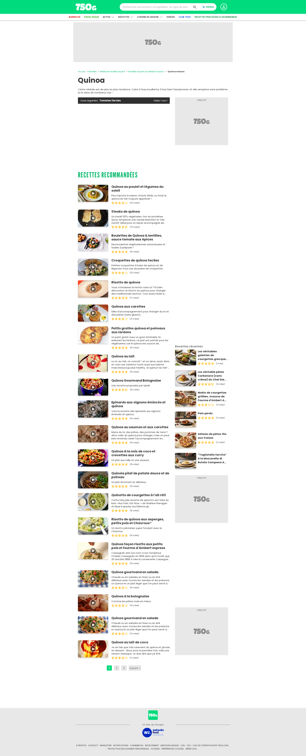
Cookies (155, 748)
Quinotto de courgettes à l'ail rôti (138, 495)
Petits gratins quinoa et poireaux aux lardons (138, 330)
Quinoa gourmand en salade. (135, 572)
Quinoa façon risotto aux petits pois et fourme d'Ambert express (138, 546)
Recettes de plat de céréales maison (146, 71)
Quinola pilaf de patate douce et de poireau (140, 475)
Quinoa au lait (123, 356)
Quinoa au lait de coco (129, 642)
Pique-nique (91, 17)
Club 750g (185, 17)
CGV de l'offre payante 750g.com (210, 745)
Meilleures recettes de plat (112, 71)
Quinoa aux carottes (128, 306)
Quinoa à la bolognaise (130, 596)
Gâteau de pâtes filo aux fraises (212, 436)
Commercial (136, 745)
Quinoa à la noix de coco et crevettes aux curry (133, 453)
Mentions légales (169, 745)
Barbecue (74, 17)
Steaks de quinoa (125, 211)
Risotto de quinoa (125, 282)
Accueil (81, 71)
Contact (93, 745)
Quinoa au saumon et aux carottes (139, 427)
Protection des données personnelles (128, 748)
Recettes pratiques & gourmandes (216, 17)
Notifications (120, 745)
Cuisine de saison (148, 17)
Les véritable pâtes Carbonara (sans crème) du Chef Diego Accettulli (213, 376)
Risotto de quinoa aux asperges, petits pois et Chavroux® (137, 521)
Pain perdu (205, 413)
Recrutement (152, 745)
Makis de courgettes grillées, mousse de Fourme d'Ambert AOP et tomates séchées (213, 396)
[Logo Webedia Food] (153, 732)
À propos (81, 745)
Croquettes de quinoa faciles (135, 260)
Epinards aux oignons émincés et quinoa (138, 404)
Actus (106, 17)
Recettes (123, 17)
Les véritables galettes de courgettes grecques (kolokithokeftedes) (212, 355)
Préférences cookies (172, 748)
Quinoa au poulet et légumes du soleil (137, 188)
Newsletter (106, 745)
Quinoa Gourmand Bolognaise (136, 380)
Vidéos (171, 17)
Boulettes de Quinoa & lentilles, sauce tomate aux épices (136, 237)
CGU (183, 745)
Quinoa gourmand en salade (134, 618)
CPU (189, 745)
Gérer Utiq (191, 748)
